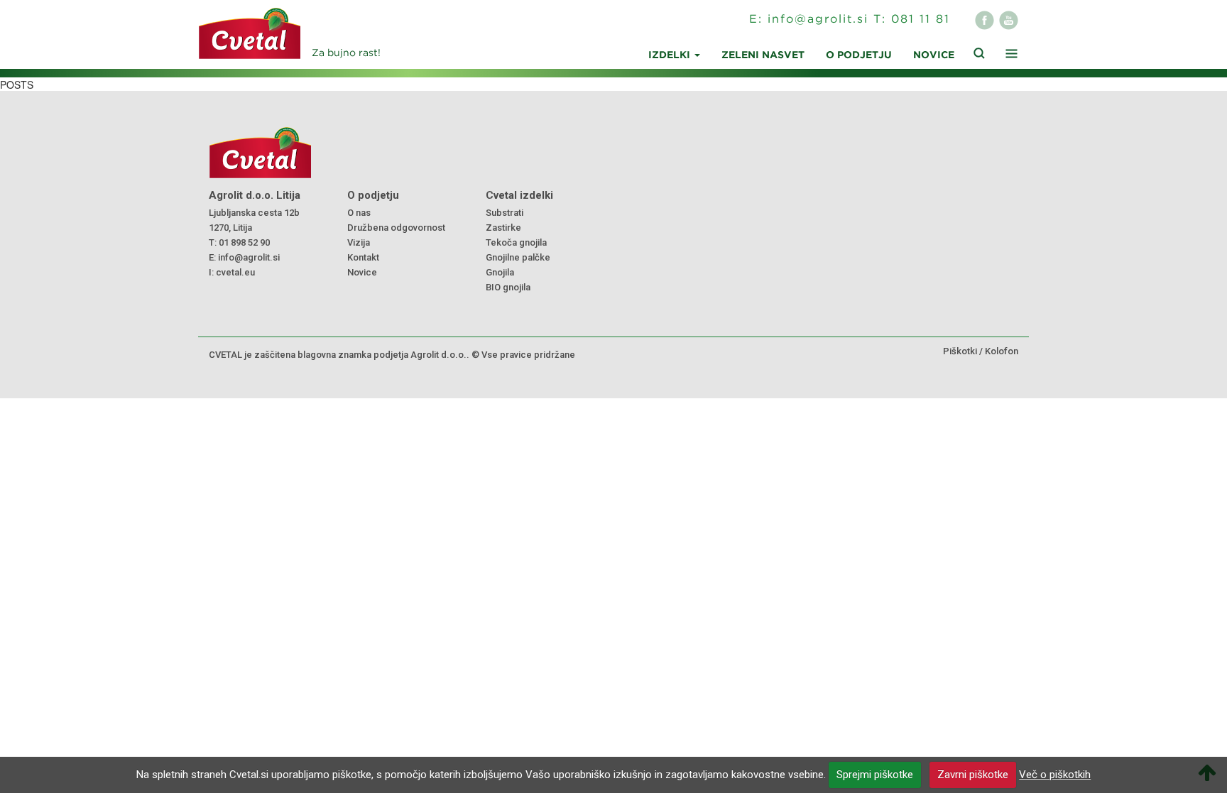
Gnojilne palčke (518, 257)
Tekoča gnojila (516, 242)
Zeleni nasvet (763, 55)
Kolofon (1001, 351)
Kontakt (363, 257)
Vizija (358, 242)
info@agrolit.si (818, 19)
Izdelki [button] (670, 55)
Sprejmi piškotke (874, 774)
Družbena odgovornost (396, 227)
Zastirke (503, 227)
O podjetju (859, 55)
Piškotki (960, 351)
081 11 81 (920, 19)
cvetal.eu (235, 272)
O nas (359, 212)
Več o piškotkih (1055, 774)
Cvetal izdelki (519, 195)
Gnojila (500, 272)
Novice (933, 55)
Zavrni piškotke (972, 774)
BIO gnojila (508, 287)
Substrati (504, 212)
